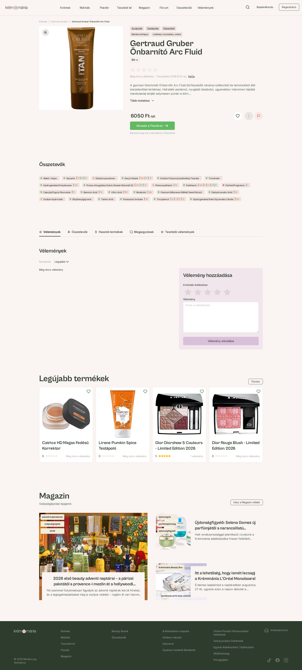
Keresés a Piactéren (149, 125)
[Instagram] (286, 660)
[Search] (247, 8)
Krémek (65, 7)
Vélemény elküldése (221, 341)
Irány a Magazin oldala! (246, 502)
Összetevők (184, 7)
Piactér (104, 7)
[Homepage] (17, 8)
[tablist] (151, 232)
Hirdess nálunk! (172, 637)
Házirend (168, 643)
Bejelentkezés (265, 7)
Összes (255, 381)
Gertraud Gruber (59, 21)
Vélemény (189, 299)
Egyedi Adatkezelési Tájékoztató (234, 647)
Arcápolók (137, 28)
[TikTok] (269, 660)
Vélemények (205, 7)
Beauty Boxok (120, 631)
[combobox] (62, 261)
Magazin (144, 7)
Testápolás (153, 28)
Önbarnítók (169, 28)
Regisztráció (289, 7)
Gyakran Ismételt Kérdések (179, 650)
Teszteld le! (124, 7)
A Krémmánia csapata (176, 631)
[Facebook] (277, 660)
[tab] (49, 232)
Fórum (164, 7)
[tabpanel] (151, 299)
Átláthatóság (221, 653)
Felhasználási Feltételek (228, 640)
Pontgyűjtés (221, 659)
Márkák (85, 7)
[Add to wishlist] (89, 391)
